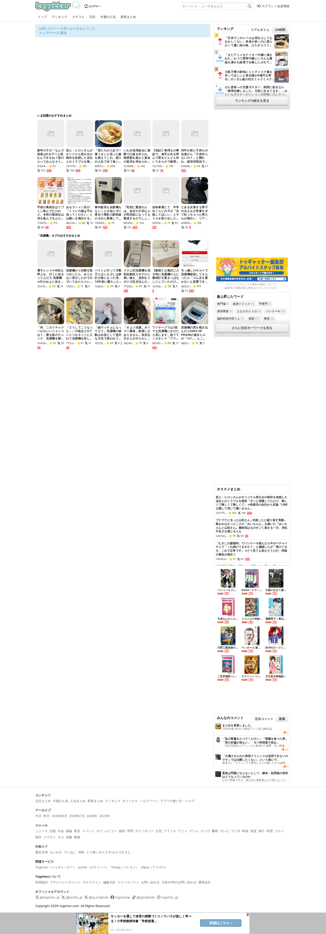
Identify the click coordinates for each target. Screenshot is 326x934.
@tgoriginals (146, 897)
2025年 (104, 816)
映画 (245, 831)
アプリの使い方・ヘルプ (177, 801)
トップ (42, 17)
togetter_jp (169, 897)
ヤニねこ (70, 852)
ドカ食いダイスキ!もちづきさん (108, 852)
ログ (99, 831)
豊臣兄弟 (41, 852)
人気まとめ (78, 801)
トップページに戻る (53, 33)
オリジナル (130, 801)
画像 (69, 837)
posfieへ (95, 6)
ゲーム (194, 831)
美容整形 (224, 311)
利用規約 (41, 882)
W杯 (81, 852)
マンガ (205, 831)
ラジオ (235, 831)
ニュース (41, 831)
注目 (92, 17)
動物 (77, 837)
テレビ (224, 831)
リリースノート (128, 882)
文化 (159, 831)
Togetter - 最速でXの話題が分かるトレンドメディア (58, 6)
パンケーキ (275, 311)
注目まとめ (43, 801)
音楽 (253, 831)
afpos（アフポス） (154, 867)
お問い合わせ (150, 882)
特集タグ (41, 846)
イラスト (49, 837)
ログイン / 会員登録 (275, 6)
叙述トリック (243, 304)
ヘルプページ (149, 801)
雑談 (122, 831)
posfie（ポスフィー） (93, 867)
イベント (88, 831)
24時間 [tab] (280, 30)
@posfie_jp (74, 897)
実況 (77, 831)
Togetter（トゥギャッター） (55, 867)
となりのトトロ (249, 311)
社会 (61, 831)
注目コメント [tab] (264, 719)
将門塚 (222, 304)
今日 (38, 816)
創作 (38, 837)
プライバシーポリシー (65, 882)
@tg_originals (99, 897)
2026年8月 (59, 816)
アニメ (182, 831)
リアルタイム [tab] (260, 30)
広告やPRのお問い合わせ (179, 882)
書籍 (215, 831)
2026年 (92, 816)
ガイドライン (92, 882)
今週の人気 (108, 17)
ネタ (61, 837)
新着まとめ (128, 17)
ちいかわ (56, 852)
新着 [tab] (282, 719)
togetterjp (122, 897)
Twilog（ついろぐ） (125, 867)
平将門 (265, 304)
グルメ (279, 831)
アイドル (170, 831)
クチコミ (78, 17)
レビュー (111, 831)
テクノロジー (144, 831)
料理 (270, 831)
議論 (69, 831)
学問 (130, 831)
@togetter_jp (49, 897)
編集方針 (109, 882)
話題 (53, 831)
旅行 (261, 831)
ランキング (59, 17)
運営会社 (204, 882)
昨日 (46, 816)
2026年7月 (77, 816)
